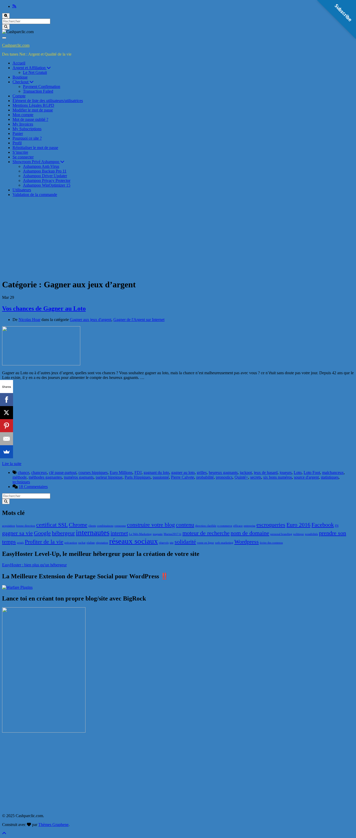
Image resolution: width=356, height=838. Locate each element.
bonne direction (25, 525)
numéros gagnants (79, 477)
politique (298, 534)
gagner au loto (183, 472)
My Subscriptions (27, 129)
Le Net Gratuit (35, 72)
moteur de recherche (206, 533)
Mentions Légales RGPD (33, 105)
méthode (20, 477)
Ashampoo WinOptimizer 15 (46, 185)
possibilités (311, 534)
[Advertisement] (178, 237)
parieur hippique (109, 477)
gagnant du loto (156, 472)
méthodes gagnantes (45, 477)
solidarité (185, 542)
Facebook (322, 525)
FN (337, 525)
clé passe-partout (62, 472)
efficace (238, 525)
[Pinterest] (6, 425)
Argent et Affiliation (30, 68)
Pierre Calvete (182, 477)
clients (92, 525)
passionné (161, 477)
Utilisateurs (22, 190)
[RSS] (14, 6)
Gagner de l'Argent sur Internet (138, 319)
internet (119, 533)
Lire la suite (11, 463)
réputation (102, 542)
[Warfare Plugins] (17, 587)
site (172, 542)
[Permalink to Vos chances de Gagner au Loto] (41, 364)
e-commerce (224, 525)
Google (42, 533)
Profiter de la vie (44, 542)
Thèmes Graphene (53, 824)
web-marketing (224, 542)
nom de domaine (250, 533)
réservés (164, 542)
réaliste (91, 542)
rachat (81, 542)
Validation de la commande (35, 194)
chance (23, 472)
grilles (202, 472)
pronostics (224, 477)
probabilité (205, 477)
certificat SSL (52, 525)
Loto (298, 472)
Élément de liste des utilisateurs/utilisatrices (48, 100)
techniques (21, 482)
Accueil (19, 63)
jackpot (246, 472)
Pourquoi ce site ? (27, 138)
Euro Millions (121, 472)
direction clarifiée (205, 525)
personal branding (281, 534)
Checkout (21, 82)
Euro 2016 (298, 525)
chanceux (39, 472)
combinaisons (105, 525)
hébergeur (63, 533)
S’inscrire (20, 152)
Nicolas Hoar (29, 319)
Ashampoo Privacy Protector (46, 180)
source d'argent (306, 477)
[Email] (6, 438)
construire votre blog (151, 525)
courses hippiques (93, 472)
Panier (18, 133)
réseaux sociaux (133, 541)
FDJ (138, 472)
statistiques (330, 477)
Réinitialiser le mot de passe (35, 147)
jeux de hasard (266, 472)
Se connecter (23, 157)
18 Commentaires (33, 486)
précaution (70, 542)
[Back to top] (4, 833)
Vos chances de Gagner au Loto (44, 308)
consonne (120, 525)
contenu (185, 525)
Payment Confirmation (41, 86)
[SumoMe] (6, 451)
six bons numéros (277, 477)
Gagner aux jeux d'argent (90, 319)
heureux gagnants (223, 472)
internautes (92, 532)
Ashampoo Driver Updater (45, 176)
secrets (255, 477)
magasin (158, 534)
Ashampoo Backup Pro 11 (44, 171)
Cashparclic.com (15, 45)
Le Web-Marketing (140, 534)
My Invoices (23, 124)
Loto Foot (312, 472)
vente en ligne (205, 542)
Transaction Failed (38, 91)
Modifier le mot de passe (33, 110)
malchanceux (333, 472)
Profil (17, 143)
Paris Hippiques (138, 477)
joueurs (286, 472)
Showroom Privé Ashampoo (36, 161)
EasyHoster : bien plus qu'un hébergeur (34, 565)
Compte (19, 96)
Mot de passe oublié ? (30, 119)
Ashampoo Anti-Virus (41, 166)
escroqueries (270, 525)
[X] (6, 412)
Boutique (20, 77)
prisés (20, 542)
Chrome (78, 525)
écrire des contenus (271, 542)
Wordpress (246, 542)
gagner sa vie (17, 533)
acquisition (8, 525)
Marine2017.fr (172, 534)
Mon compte (23, 114)
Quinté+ (241, 477)
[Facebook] (6, 399)
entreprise (249, 525)
